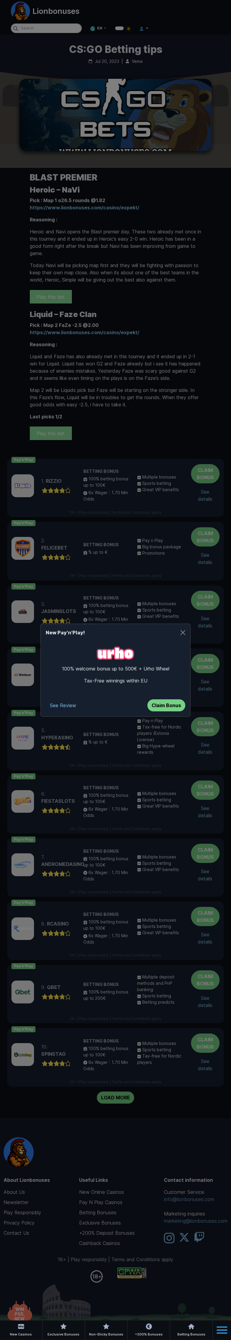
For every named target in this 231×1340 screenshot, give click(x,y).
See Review (63, 705)
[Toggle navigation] (222, 1330)
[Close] (183, 632)
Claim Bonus (166, 705)
